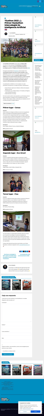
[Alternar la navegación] (42, 11)
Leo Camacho (12, 32)
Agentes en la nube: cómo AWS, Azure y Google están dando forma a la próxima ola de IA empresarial (38, 100)
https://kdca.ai (10, 387)
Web (3, 338)
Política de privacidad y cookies (28, 408)
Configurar (25, 411)
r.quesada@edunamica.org (24, 244)
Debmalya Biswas (15, 287)
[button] (39, 11)
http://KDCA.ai (37, 41)
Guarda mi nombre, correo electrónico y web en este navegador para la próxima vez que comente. (15, 347)
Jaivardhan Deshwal (37, 373)
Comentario (4, 302)
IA (17, 280)
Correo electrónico (5, 331)
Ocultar (12, 103)
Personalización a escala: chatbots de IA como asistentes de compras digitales (38, 68)
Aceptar (35, 411)
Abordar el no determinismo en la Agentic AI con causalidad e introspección (38, 75)
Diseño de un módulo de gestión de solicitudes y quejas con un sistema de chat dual (38, 90)
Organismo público (12, 35)
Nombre (3, 324)
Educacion (17, 34)
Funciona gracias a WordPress (6, 409)
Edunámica (16, 70)
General (4, 280)
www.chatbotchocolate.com (6, 386)
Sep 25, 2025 (37, 370)
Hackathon (21, 34)
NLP (24, 34)
